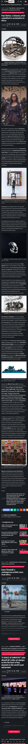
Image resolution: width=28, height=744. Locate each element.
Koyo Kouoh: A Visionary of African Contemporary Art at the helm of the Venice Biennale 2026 (9, 534)
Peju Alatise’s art (5, 206)
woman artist (13, 501)
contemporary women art (14, 499)
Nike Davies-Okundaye (19, 267)
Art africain (19, 495)
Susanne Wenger (5, 283)
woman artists (20, 501)
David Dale (3, 282)
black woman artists (15, 496)
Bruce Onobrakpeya (10, 282)
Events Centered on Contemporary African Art (13, 652)
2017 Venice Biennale (6, 322)
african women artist (11, 495)
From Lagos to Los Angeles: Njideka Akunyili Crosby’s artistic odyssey (9, 542)
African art (8, 493)
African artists (15, 493)
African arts (22, 493)
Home (2, 8)
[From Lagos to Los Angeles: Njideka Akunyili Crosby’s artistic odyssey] (23, 542)
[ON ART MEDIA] (9, 1)
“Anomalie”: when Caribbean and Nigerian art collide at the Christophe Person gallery (9, 551)
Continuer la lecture (14, 638)
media (6, 8)
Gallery (8, 501)
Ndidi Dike (9, 269)
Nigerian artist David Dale (13, 136)
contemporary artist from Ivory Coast (16, 623)
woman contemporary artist (12, 503)
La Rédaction (3, 28)
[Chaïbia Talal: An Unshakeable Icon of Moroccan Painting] (23, 526)
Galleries (23, 499)
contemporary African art (17, 615)
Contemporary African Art (12, 498)
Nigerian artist (23, 141)
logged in (9, 516)
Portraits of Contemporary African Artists (13, 12)
